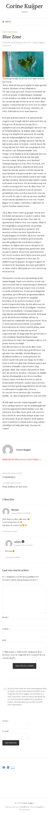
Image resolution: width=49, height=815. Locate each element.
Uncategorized (9, 32)
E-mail (6, 629)
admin (17, 541)
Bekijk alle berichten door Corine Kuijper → (22, 459)
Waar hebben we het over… (15, 486)
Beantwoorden (10, 531)
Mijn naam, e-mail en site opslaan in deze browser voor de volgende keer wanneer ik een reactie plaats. (23, 655)
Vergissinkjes (8, 477)
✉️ (13, 767)
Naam (5, 617)
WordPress (24, 807)
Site (4, 640)
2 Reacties (6, 45)
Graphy (39, 807)
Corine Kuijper (24, 6)
